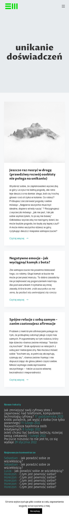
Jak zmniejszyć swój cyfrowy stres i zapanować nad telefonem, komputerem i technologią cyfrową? (33, 413)
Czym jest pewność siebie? (38, 474)
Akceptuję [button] (35, 511)
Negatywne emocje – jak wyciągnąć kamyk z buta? (29, 260)
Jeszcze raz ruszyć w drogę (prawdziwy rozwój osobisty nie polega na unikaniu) (32, 174)
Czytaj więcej (16, 238)
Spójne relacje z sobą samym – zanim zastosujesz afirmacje (33, 321)
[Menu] (63, 6)
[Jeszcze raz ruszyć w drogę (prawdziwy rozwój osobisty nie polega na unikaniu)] (34, 132)
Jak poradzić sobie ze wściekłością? (27, 459)
